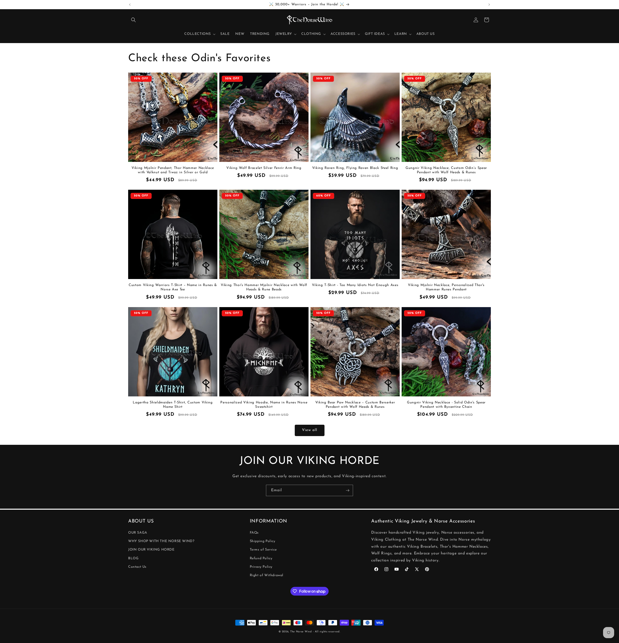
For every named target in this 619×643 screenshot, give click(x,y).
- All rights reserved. (326, 631)
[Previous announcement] (130, 4)
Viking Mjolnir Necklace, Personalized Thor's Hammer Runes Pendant (446, 287)
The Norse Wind (301, 631)
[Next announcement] (489, 4)
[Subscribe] (347, 490)
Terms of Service (263, 550)
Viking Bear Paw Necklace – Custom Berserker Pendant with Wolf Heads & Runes (355, 405)
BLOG (133, 558)
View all (309, 430)
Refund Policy (261, 558)
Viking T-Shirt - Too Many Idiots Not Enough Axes (355, 285)
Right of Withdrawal (266, 575)
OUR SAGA (137, 533)
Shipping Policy (262, 541)
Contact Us (137, 567)
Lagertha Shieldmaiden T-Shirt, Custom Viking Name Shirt (173, 405)
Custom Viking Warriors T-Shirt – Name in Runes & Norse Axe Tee (173, 287)
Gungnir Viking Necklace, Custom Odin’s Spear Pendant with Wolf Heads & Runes (446, 170)
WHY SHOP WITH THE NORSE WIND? (161, 541)
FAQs (254, 533)
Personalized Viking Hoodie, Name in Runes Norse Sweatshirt (263, 405)
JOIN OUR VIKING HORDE (151, 550)
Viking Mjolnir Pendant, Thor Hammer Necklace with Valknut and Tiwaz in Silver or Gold (173, 170)
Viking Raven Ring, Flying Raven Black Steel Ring (355, 168)
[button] (133, 20)
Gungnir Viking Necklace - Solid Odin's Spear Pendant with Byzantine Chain (446, 405)
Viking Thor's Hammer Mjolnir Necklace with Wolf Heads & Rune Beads (264, 287)
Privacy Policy (261, 567)
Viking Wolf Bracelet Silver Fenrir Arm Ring (263, 168)
